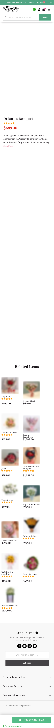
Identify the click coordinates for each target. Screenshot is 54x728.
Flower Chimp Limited (20, 705)
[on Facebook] (19, 646)
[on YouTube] (24, 646)
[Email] (35, 646)
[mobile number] (34, 9)
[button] (8, 123)
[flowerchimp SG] (11, 9)
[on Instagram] (30, 646)
